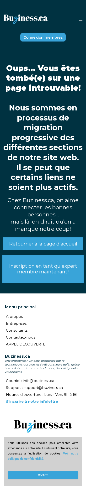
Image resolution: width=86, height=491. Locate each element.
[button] (80, 19)
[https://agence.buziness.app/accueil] (43, 426)
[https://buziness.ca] (26, 19)
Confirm (43, 475)
